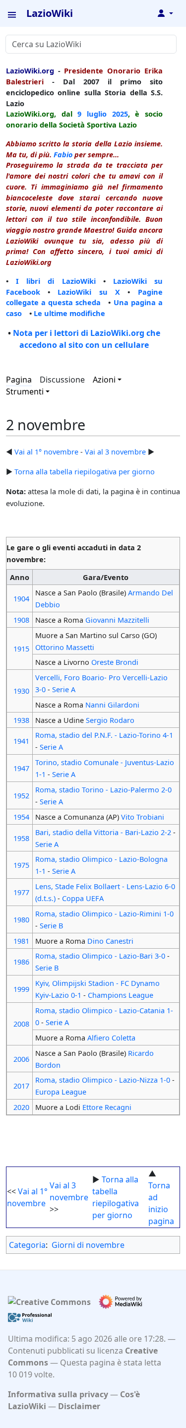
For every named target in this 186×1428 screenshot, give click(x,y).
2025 (120, 114)
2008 (21, 1024)
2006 (21, 1059)
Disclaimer (79, 1406)
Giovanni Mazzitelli (117, 620)
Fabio (63, 154)
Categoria (27, 1244)
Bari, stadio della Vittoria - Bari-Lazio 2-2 (103, 832)
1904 (21, 598)
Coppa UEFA (83, 898)
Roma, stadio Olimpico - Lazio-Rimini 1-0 (104, 913)
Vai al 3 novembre (115, 451)
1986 (21, 962)
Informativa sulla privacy (58, 1394)
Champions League (120, 995)
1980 (21, 919)
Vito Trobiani (142, 817)
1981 (21, 941)
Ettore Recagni (106, 1107)
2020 (21, 1107)
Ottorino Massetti (64, 647)
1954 (21, 817)
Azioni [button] (104, 379)
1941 (21, 741)
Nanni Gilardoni (112, 705)
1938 (21, 720)
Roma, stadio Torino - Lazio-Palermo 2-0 (103, 789)
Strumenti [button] (25, 391)
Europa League (60, 1092)
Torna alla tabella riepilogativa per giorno (84, 471)
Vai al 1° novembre (46, 451)
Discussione (62, 379)
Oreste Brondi (114, 662)
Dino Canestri (110, 941)
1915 (21, 648)
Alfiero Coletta (111, 1037)
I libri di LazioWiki (55, 281)
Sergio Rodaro (110, 720)
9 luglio (92, 114)
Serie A (63, 689)
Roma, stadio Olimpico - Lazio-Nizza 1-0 (102, 1080)
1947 (21, 768)
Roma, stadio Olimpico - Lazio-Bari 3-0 (100, 956)
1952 (21, 795)
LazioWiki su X (89, 292)
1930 (21, 691)
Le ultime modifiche (69, 313)
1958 (21, 838)
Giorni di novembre (88, 1244)
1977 (21, 892)
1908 (21, 620)
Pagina (19, 379)
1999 (21, 989)
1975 (21, 865)
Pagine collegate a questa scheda (84, 297)
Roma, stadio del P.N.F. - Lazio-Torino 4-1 (104, 735)
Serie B (51, 925)
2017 (21, 1086)
